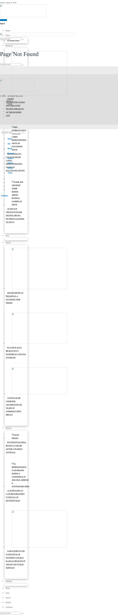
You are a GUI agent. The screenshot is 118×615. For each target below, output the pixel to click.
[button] (23, 613)
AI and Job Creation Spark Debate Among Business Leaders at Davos (15, 215)
